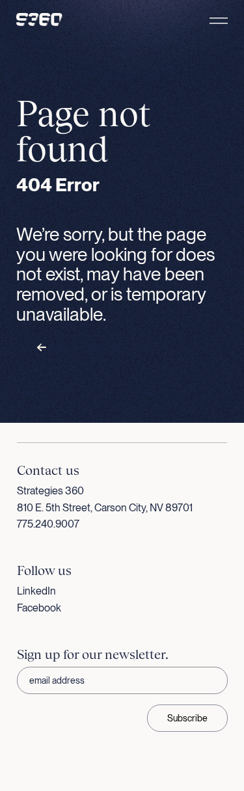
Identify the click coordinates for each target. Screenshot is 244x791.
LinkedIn (36, 591)
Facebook (39, 608)
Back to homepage (84, 348)
